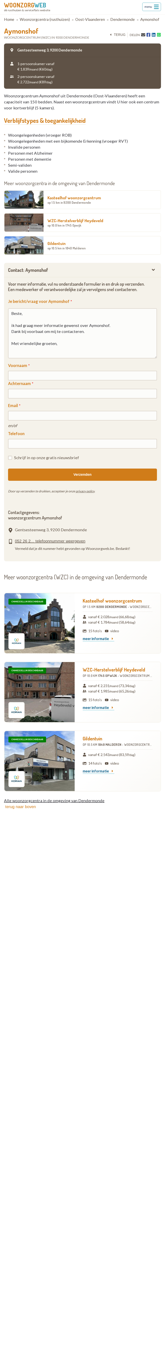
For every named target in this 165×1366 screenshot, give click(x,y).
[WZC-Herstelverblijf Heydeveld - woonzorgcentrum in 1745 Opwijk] (39, 692)
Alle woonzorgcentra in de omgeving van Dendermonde (54, 800)
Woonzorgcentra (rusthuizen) (45, 19)
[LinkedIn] (154, 34)
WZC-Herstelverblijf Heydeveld (75, 222)
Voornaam (17, 365)
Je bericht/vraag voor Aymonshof (38, 301)
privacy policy (85, 491)
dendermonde (122, 19)
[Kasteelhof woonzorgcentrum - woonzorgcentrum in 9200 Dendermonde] (39, 623)
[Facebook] (148, 34)
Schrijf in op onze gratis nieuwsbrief (46, 457)
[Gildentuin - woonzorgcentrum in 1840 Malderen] (39, 761)
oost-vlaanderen (90, 19)
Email (13, 405)
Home (9, 19)
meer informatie (96, 639)
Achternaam (19, 383)
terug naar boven (20, 806)
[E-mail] (143, 34)
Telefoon (16, 433)
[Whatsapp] (159, 34)
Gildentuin (66, 245)
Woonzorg (25, 5)
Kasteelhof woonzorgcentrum (74, 200)
